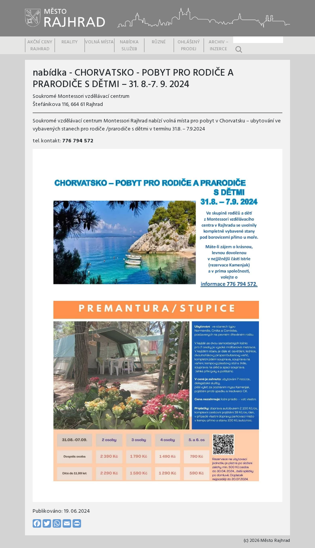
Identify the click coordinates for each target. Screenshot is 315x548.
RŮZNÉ (159, 42)
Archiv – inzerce (218, 45)
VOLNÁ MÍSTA (99, 42)
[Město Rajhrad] (65, 17)
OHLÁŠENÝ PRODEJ (188, 45)
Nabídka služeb (129, 45)
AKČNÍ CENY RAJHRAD (39, 45)
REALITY (69, 42)
